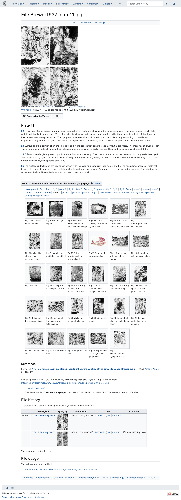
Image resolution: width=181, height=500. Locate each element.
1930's (151, 477)
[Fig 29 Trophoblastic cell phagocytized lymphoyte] (98, 338)
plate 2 (62, 189)
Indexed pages (43, 477)
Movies (46, 3)
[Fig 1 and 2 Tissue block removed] (35, 209)
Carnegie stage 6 (33, 195)
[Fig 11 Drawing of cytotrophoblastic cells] (98, 241)
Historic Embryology (113, 477)
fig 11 (94, 192)
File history (85, 22)
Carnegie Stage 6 (136, 477)
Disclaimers (39, 497)
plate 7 (155, 189)
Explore (106, 3)
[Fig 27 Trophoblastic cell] (56, 338)
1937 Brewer (105, 192)
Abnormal (92, 3)
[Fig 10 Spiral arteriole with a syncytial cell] (77, 241)
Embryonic (61, 3)
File (73, 22)
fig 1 (42, 189)
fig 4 (70, 189)
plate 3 (78, 189)
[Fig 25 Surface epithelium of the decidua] (141, 306)
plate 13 (76, 192)
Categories (27, 477)
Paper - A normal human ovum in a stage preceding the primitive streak (61, 469)
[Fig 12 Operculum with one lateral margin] (119, 241)
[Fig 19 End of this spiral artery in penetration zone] (141, 274)
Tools (12, 488)
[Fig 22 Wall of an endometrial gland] (77, 306)
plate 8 (28, 192)
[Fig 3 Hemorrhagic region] (56, 208)
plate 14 (86, 192)
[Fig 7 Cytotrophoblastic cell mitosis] (141, 208)
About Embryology (24, 497)
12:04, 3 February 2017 (42, 432)
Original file (27, 109)
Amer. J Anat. (151, 369)
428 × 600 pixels (46, 107)
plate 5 (137, 189)
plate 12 (66, 192)
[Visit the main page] (4, 4)
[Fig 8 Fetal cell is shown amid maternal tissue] (35, 241)
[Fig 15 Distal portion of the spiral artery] (56, 274)
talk (108, 415)
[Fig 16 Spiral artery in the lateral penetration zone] (77, 274)
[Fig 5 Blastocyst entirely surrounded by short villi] (98, 208)
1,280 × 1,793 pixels (77, 107)
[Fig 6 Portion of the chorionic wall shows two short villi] (119, 208)
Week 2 (47, 195)
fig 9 (121, 189)
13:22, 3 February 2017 (43, 415)
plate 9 (37, 192)
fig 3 (55, 189)
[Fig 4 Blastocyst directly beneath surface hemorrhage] (77, 208)
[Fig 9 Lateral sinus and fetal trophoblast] (56, 241)
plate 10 (47, 192)
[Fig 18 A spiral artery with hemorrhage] (119, 274)
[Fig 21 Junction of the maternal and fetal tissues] (56, 306)
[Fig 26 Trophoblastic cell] (35, 338)
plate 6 (146, 189)
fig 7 (108, 189)
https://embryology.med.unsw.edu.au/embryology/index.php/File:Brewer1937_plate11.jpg (65, 382)
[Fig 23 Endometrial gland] (98, 306)
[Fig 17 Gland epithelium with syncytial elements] (98, 274)
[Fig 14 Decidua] (35, 274)
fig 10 (129, 189)
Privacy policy (8, 497)
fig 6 (93, 189)
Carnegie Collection (64, 477)
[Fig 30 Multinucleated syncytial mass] (119, 339)
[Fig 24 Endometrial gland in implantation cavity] (119, 306)
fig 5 (86, 189)
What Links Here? (36, 388)
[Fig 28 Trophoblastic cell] (77, 339)
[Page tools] (120, 3)
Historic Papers (121, 192)
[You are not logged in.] (175, 3)
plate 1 (34, 189)
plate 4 (100, 189)
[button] (96, 183)
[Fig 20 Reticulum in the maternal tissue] (35, 306)
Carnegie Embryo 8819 (142, 192)
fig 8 (115, 189)
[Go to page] (166, 3)
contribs (116, 415)
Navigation (17, 3)
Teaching (32, 3)
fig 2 (48, 189)
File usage (100, 22)
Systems (77, 3)
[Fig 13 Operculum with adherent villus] (141, 241)
